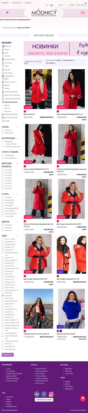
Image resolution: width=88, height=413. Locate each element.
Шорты (7, 85)
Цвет (4, 236)
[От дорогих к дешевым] (62, 61)
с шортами (69, 373)
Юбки (7, 66)
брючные (68, 369)
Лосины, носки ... (11, 82)
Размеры (4, 3)
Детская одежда (11, 117)
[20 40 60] (26, 63)
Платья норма (41, 376)
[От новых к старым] (74, 60)
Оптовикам (10, 371)
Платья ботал (41, 369)
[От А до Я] (54, 62)
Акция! (60, 272)
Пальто (7, 108)
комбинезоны (11, 406)
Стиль (5, 194)
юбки (8, 399)
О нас (8, 369)
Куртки (7, 105)
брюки (8, 401)
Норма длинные (42, 378)
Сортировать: (51, 60)
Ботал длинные (42, 371)
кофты (67, 384)
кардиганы (69, 389)
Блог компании (12, 381)
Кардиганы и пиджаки (8, 77)
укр (51, 5)
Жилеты (8, 111)
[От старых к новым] (74, 61)
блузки (67, 381)
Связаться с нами (44, 400)
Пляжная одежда (11, 92)
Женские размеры (7, 165)
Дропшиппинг (11, 376)
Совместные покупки (14, 373)
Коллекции (8, 138)
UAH (60, 5)
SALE (6, 53)
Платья (7, 56)
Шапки (7, 121)
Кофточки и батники (12, 95)
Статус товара (10, 152)
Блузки (7, 70)
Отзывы (28, 3)
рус (47, 5)
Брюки (7, 88)
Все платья (40, 383)
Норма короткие (42, 381)
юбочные (68, 371)
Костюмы (8, 63)
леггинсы (9, 397)
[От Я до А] (54, 64)
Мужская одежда (11, 114)
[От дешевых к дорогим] (62, 60)
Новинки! (28, 107)
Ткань (5, 127)
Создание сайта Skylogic (78, 410)
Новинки (8, 46)
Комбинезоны (10, 59)
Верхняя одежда (11, 102)
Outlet (7, 49)
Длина (5, 222)
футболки (69, 386)
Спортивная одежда (12, 99)
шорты (8, 404)
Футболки (8, 73)
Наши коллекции (12, 378)
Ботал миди (40, 373)
